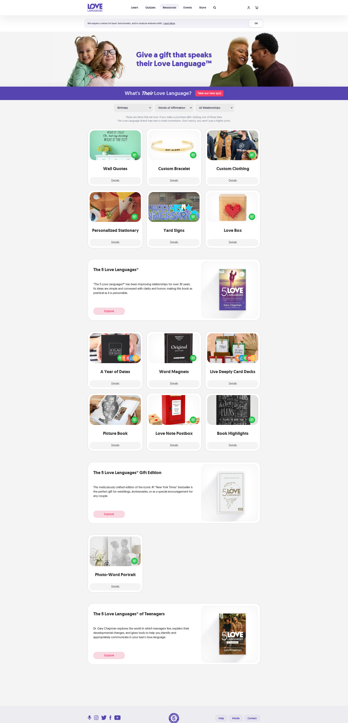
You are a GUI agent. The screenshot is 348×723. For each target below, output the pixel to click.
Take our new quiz (209, 93)
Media (235, 718)
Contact (252, 718)
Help (221, 718)
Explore (109, 311)
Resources (169, 7)
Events (187, 7)
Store (202, 7)
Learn (134, 7)
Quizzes (150, 7)
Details (115, 180)
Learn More (169, 23)
